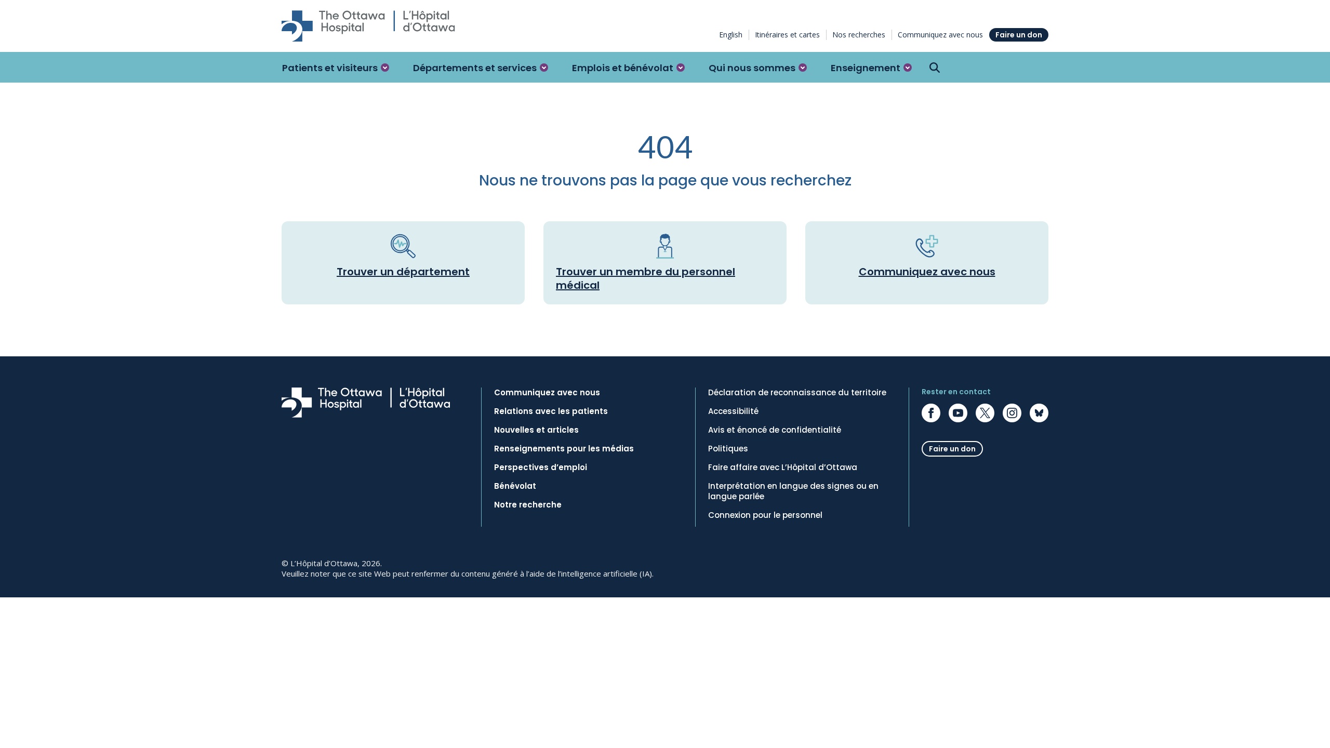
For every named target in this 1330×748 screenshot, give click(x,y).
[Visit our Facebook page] (931, 413)
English (730, 34)
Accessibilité (733, 411)
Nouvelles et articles (536, 430)
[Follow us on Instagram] (1012, 413)
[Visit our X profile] (985, 413)
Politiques (728, 449)
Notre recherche (528, 505)
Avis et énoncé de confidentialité (774, 430)
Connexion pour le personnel (765, 515)
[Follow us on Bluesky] (1039, 413)
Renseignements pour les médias (564, 449)
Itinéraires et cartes (787, 34)
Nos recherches (858, 34)
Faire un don (1018, 35)
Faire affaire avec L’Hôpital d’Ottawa (782, 467)
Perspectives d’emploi (540, 467)
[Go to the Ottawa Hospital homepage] (368, 26)
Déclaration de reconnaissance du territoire (797, 393)
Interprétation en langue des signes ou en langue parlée (793, 491)
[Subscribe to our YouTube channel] (958, 413)
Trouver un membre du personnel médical (645, 278)
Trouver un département (403, 271)
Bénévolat (515, 486)
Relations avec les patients (551, 411)
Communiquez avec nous (940, 34)
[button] (335, 67)
